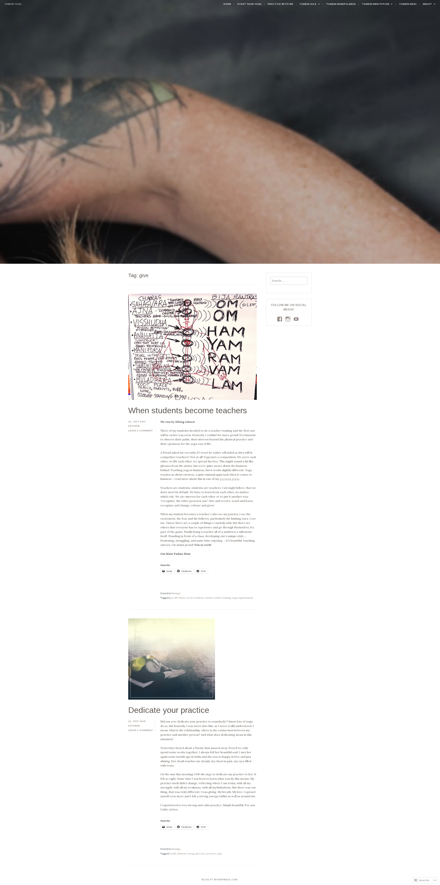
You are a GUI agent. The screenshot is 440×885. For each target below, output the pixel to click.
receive (190, 597)
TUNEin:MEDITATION (375, 4)
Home (227, 4)
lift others (180, 597)
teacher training (222, 597)
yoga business (245, 597)
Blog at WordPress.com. (220, 879)
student (199, 597)
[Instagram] (288, 319)
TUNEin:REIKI (408, 4)
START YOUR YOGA (249, 4)
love (203, 853)
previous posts (229, 479)
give (171, 597)
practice (211, 853)
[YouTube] (296, 319)
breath (172, 853)
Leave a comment (140, 430)
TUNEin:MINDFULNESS (341, 4)
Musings (175, 593)
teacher (208, 597)
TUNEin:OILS (307, 4)
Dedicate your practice (168, 710)
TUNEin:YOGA (13, 4)
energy (191, 853)
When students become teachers (187, 410)
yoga (234, 597)
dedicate (181, 853)
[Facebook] (280, 319)
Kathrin (134, 426)
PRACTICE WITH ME (280, 4)
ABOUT (427, 4)
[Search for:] (289, 280)
